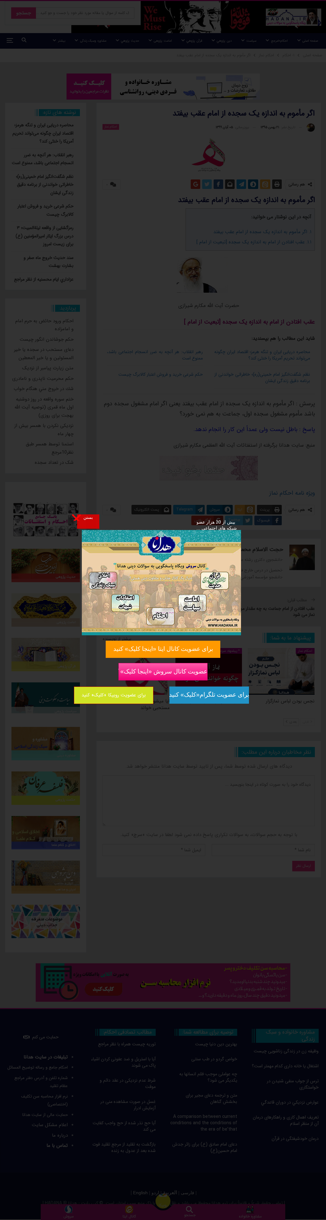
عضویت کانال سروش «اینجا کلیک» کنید (162, 671)
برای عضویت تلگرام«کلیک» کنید (209, 694)
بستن (88, 517)
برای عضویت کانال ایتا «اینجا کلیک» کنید (163, 648)
